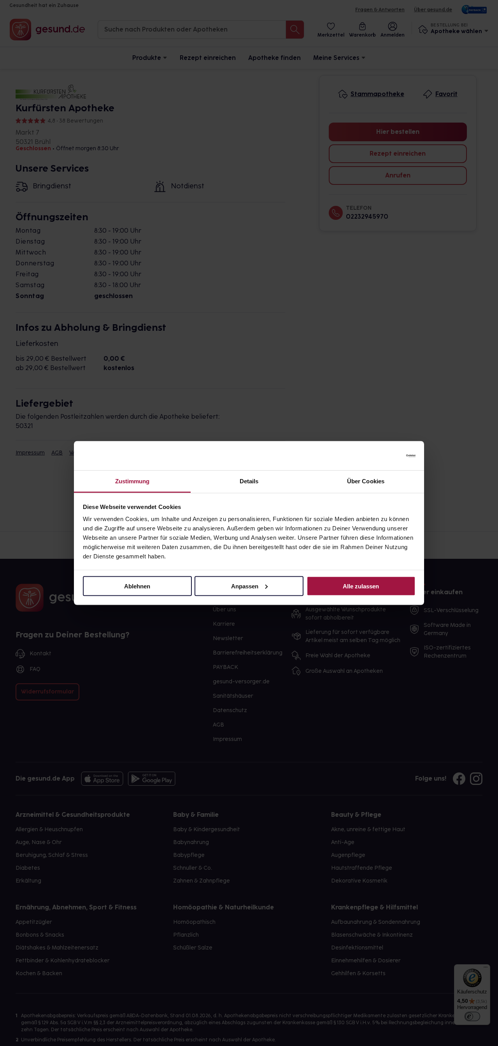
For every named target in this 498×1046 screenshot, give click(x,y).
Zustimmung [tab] (132, 481)
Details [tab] (249, 481)
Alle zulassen (361, 586)
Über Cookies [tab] (365, 481)
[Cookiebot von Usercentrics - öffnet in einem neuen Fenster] (381, 456)
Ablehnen (137, 586)
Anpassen (244, 586)
